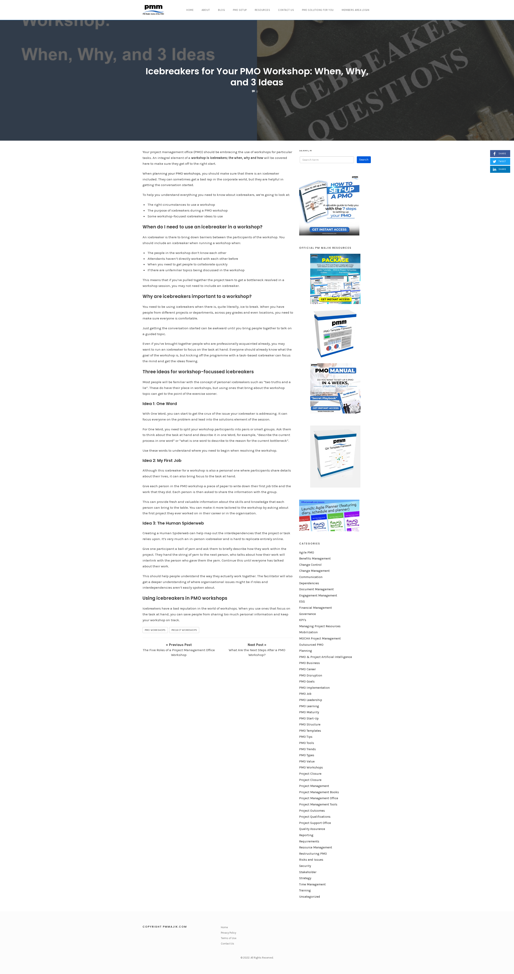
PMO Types (306, 755)
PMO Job (305, 694)
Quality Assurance (312, 829)
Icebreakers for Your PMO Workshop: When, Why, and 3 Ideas (257, 77)
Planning (305, 651)
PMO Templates (310, 731)
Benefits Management (315, 558)
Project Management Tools (318, 804)
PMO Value (307, 761)
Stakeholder (307, 872)
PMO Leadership (310, 700)
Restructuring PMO (313, 853)
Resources (262, 9)
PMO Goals (307, 681)
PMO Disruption (310, 675)
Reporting (306, 835)
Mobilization (308, 632)
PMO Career (307, 669)
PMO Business (309, 663)
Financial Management (315, 608)
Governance (307, 614)
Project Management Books (319, 792)
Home (190, 9)
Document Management (316, 589)
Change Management (314, 571)
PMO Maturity (309, 712)
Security (305, 866)
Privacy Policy (228, 932)
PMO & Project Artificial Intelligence (325, 657)
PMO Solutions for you (318, 9)
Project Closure (310, 774)
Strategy (305, 878)
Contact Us (286, 9)
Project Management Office (318, 798)
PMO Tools (306, 743)
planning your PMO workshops (176, 173)
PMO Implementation (314, 688)
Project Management (314, 786)
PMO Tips (305, 737)
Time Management (312, 884)
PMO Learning (309, 706)
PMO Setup (240, 9)
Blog (221, 9)
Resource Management (315, 847)
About (206, 9)
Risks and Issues (311, 859)
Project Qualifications (314, 816)
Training (305, 890)
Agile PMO (306, 552)
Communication (310, 577)
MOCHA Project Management (320, 638)
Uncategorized (309, 896)
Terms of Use (228, 938)
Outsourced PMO (311, 645)
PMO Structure (309, 724)
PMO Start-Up (309, 718)
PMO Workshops (155, 630)
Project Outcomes (312, 810)
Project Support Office (315, 823)
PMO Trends (307, 749)
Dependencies (309, 583)
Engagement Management (318, 595)
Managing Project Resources (320, 626)
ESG (302, 601)
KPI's (302, 620)
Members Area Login (355, 9)
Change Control (310, 565)
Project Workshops (184, 630)
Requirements (309, 841)
